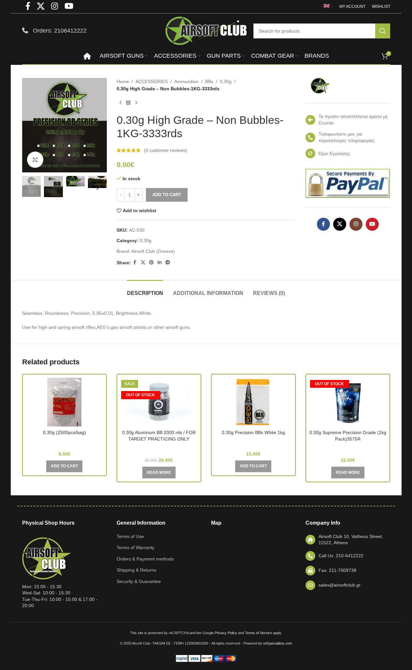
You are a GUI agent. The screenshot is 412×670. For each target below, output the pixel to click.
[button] (30, 186)
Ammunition (186, 81)
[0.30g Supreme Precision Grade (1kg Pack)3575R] (348, 402)
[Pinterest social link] (151, 262)
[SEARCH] (382, 30)
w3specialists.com (277, 643)
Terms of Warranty (135, 547)
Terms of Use (130, 536)
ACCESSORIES (151, 81)
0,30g (226, 81)
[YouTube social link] (372, 224)
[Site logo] (206, 30)
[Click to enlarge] (35, 160)
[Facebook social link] (135, 262)
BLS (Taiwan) (253, 441)
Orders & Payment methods (145, 558)
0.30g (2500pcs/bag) (64, 432)
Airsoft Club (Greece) (153, 251)
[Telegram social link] (167, 262)
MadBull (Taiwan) (159, 448)
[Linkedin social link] (159, 262)
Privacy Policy (226, 633)
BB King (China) (64, 441)
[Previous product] (120, 103)
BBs (209, 81)
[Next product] (136, 103)
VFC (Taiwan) (348, 448)
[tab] (145, 290)
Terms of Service (258, 633)
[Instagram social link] (355, 224)
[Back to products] (128, 103)
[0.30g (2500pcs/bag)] (64, 402)
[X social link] (143, 262)
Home (123, 81)
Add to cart (166, 194)
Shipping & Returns (136, 570)
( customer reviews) (165, 150)
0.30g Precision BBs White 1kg (253, 432)
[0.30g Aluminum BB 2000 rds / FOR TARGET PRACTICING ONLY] (159, 402)
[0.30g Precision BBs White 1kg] (253, 402)
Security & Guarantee (139, 581)
